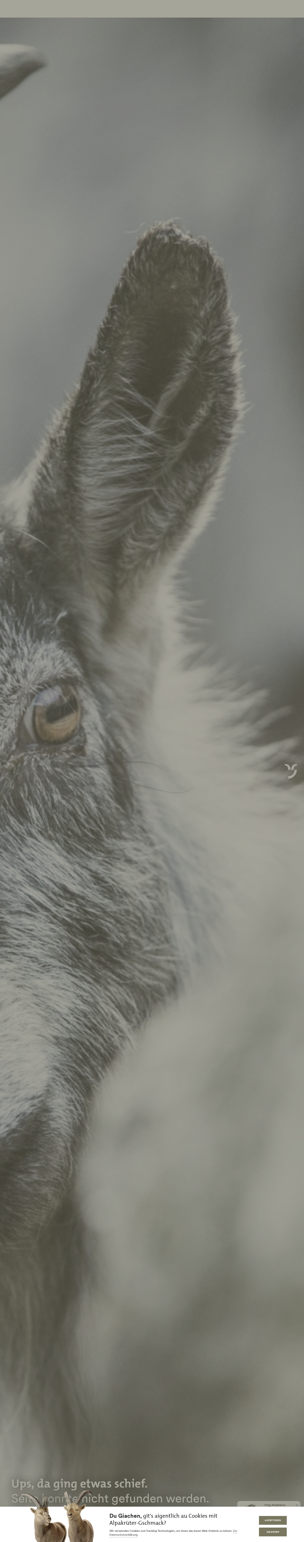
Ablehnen (273, 1532)
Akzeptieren (273, 1520)
